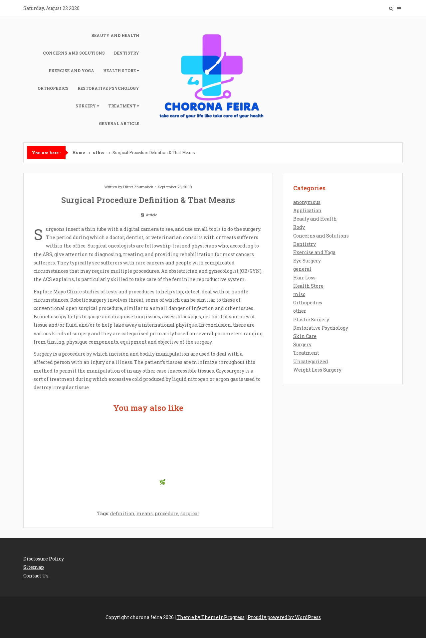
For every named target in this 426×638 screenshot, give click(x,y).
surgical (189, 513)
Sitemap (33, 567)
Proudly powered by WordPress (284, 617)
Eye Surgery (307, 260)
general (302, 269)
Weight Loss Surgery (317, 370)
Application (307, 210)
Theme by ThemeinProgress (211, 617)
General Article (119, 123)
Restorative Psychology (108, 88)
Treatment (122, 105)
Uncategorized (310, 361)
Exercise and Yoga (71, 70)
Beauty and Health (115, 35)
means (144, 513)
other (99, 152)
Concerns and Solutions (74, 53)
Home (78, 152)
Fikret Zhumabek (138, 186)
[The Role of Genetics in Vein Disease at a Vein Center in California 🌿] (148, 457)
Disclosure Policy (43, 559)
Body (299, 227)
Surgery (86, 105)
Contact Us (36, 575)
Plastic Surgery (311, 319)
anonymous (306, 202)
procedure (166, 513)
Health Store (119, 70)
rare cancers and (154, 262)
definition (122, 513)
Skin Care (305, 336)
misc (299, 294)
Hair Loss (304, 277)
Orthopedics (53, 88)
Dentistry (126, 53)
